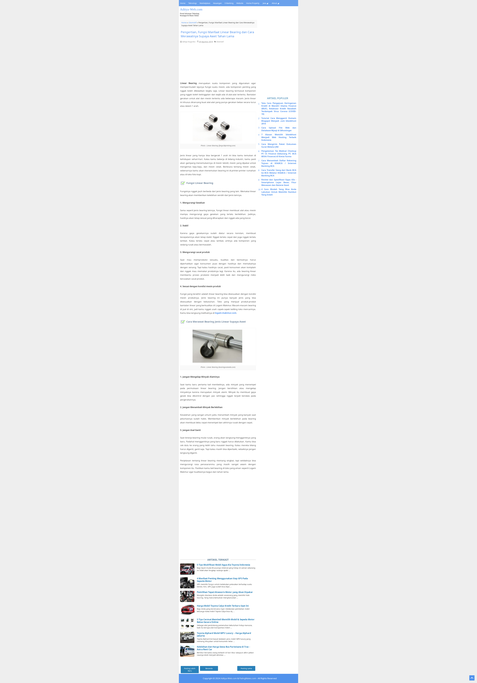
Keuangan (217, 3)
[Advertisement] (252, 13)
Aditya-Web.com (191, 9)
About (275, 3)
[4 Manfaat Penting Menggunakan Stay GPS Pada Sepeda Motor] (187, 582)
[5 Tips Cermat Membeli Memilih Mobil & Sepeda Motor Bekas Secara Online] (187, 623)
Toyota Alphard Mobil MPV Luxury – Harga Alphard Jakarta (224, 634)
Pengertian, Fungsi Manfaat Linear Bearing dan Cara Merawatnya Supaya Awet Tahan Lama (217, 34)
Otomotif (192, 22)
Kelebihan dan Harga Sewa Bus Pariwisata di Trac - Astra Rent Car (223, 648)
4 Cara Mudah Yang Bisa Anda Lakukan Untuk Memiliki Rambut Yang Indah (278, 192)
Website (239, 3)
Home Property (252, 3)
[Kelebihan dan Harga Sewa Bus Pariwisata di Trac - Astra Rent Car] (187, 651)
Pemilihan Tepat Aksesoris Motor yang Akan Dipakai (225, 592)
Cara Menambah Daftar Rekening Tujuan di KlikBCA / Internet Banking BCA (278, 163)
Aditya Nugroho (188, 42)
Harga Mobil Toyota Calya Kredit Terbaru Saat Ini (223, 605)
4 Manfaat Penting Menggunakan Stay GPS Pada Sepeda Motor (222, 579)
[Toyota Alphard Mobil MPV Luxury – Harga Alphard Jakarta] (187, 637)
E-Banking (229, 3)
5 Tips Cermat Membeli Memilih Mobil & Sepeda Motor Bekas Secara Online (226, 620)
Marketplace (205, 3)
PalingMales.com (247, 678)
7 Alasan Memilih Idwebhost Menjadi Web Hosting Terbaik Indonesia (278, 137)
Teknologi (192, 3)
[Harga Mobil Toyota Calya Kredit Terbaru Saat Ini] (187, 610)
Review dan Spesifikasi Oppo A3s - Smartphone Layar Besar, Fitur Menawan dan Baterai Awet (278, 182)
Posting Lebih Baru (189, 669)
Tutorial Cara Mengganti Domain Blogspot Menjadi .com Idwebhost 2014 (278, 121)
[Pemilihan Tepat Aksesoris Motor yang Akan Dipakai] (187, 596)
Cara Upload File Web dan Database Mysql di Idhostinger (278, 129)
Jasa (265, 3)
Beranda (209, 668)
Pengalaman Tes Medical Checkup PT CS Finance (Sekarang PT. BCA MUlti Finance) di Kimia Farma (278, 154)
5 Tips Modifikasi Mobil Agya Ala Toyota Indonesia (223, 564)
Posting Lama (246, 668)
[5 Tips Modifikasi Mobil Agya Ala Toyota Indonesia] (187, 569)
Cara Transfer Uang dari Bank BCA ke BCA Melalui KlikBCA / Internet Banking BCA (278, 173)
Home (182, 3)
